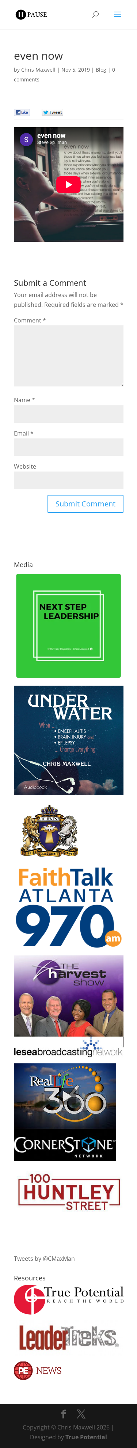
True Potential (86, 1437)
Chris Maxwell (38, 69)
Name (24, 400)
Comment (30, 320)
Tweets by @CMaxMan (44, 1259)
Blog (101, 69)
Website (25, 466)
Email (24, 433)
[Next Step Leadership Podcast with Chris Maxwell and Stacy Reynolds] (68, 678)
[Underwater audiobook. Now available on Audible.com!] (68, 793)
